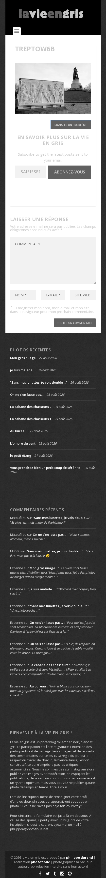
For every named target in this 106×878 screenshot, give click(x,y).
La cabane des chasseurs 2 (30, 406)
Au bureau (18, 431)
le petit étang (20, 455)
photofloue (40, 862)
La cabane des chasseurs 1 (30, 419)
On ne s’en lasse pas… (26, 394)
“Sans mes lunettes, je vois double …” (38, 382)
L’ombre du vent (22, 443)
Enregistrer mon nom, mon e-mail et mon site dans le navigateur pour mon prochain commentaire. (52, 310)
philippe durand (79, 857)
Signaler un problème (70, 125)
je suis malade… (22, 370)
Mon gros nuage (23, 358)
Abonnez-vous (69, 172)
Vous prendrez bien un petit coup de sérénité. (45, 467)
